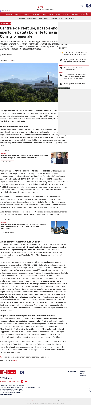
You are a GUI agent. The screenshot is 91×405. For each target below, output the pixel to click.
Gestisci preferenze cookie (68, 400)
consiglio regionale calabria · (14, 357)
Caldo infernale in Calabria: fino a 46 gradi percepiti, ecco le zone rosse (75, 53)
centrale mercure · (33, 357)
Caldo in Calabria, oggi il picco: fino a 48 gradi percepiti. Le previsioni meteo (75, 61)
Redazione (27, 400)
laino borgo (45, 357)
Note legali (57, 400)
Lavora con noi (79, 400)
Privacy (44, 400)
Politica (15, 360)
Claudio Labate (7, 54)
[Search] (87, 14)
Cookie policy (50, 400)
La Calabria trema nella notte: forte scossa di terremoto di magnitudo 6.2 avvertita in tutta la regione (75, 76)
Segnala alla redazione (36, 400)
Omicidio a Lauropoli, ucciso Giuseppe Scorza (73, 68)
